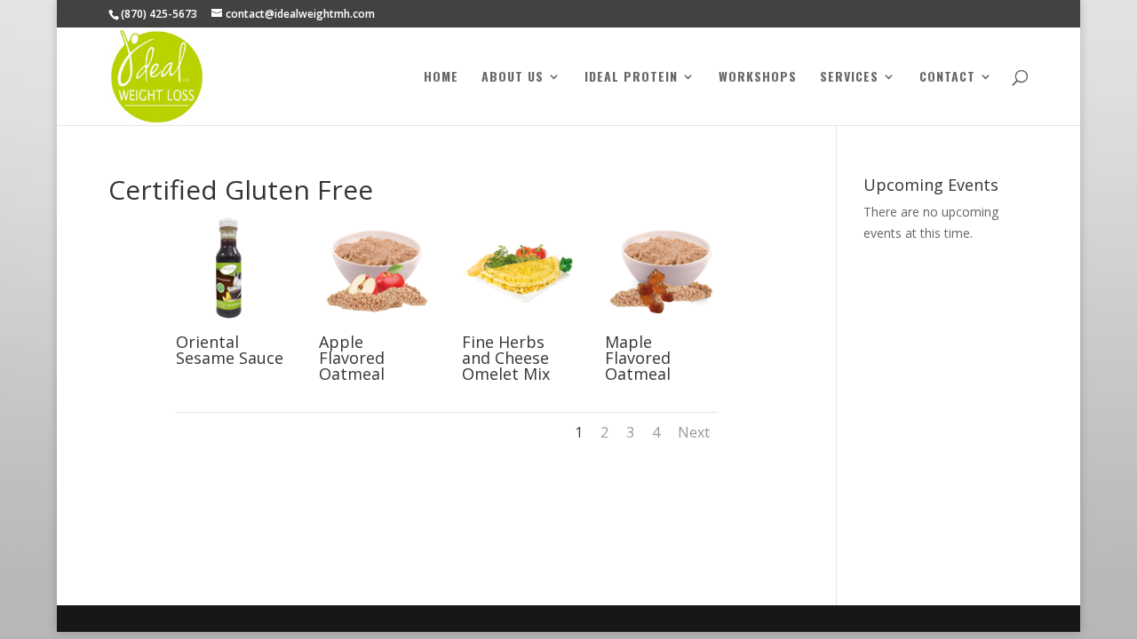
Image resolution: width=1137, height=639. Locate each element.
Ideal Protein (631, 77)
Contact (947, 77)
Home (441, 77)
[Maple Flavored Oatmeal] (661, 324)
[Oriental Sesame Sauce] (232, 324)
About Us (512, 77)
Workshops (758, 77)
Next (694, 432)
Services (849, 77)
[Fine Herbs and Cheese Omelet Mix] (518, 324)
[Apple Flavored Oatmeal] (375, 324)
